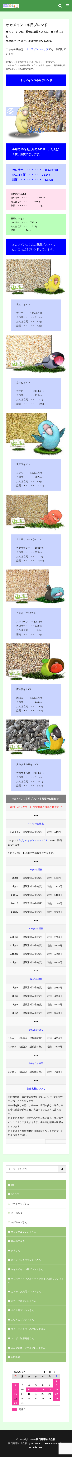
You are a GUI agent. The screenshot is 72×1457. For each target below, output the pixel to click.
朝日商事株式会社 (45, 1439)
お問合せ (15, 1357)
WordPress (35, 1447)
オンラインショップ (37, 49)
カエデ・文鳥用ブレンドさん (26, 1291)
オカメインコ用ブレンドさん (26, 1259)
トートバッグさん (20, 1203)
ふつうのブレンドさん (22, 1319)
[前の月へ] (42, 1372)
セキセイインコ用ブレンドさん (27, 1269)
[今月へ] (49, 1372)
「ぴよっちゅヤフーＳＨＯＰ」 (34, 840)
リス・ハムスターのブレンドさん (28, 1329)
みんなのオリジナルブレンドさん (28, 1347)
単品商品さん (18, 1241)
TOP (13, 1184)
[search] (62, 1169)
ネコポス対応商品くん (22, 1338)
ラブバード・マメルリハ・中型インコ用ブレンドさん (36, 1280)
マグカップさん (19, 1222)
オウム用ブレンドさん (22, 1310)
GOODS (15, 1194)
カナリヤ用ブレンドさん (23, 1300)
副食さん (15, 1250)
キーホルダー (18, 1213)
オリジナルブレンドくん (23, 1231)
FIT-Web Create (40, 1443)
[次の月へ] (56, 1372)
